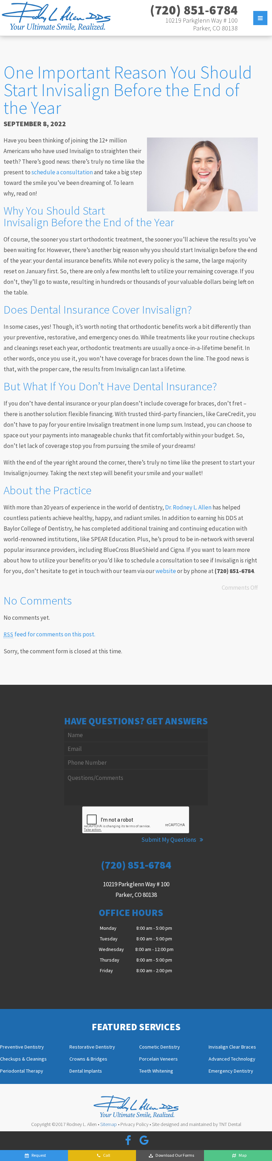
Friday (106, 970)
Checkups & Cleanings (23, 1059)
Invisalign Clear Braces (232, 1047)
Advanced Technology (232, 1059)
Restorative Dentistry (92, 1047)
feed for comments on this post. (49, 634)
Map (242, 1155)
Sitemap (108, 1124)
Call (106, 1155)
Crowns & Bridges (88, 1059)
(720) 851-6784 (194, 10)
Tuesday (109, 938)
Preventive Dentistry (22, 1047)
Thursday (109, 960)
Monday (108, 928)
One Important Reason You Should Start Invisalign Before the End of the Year (128, 90)
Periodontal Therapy (21, 1071)
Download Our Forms (174, 1155)
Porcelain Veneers (158, 1059)
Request (39, 1155)
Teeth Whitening (156, 1071)
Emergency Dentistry (231, 1071)
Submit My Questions (169, 840)
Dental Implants (85, 1071)
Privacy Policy (134, 1124)
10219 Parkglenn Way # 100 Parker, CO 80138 (201, 24)
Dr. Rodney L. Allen (188, 507)
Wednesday (111, 949)
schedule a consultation (62, 172)
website (165, 571)
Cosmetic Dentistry (159, 1047)
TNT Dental (230, 1124)
